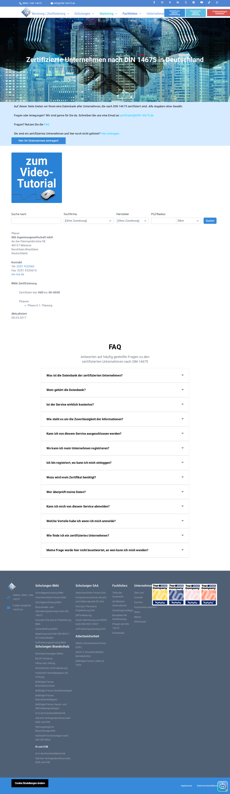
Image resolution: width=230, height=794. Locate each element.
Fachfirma (70, 214)
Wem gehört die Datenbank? (66, 390)
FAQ (46, 124)
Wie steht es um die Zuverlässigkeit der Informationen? (84, 419)
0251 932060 (26, 266)
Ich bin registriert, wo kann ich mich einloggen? (78, 462)
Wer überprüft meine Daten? (66, 492)
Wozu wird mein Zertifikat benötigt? (71, 477)
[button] (202, 786)
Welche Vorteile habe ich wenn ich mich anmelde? (81, 521)
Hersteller (122, 214)
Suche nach (18, 214)
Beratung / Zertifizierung (48, 13)
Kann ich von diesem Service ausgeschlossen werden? (84, 433)
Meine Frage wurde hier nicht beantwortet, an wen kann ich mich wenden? (97, 550)
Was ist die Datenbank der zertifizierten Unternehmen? (84, 375)
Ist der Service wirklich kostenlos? (70, 404)
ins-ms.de (17, 274)
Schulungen (82, 13)
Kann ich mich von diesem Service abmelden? (78, 506)
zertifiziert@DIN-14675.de (137, 115)
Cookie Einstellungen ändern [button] (30, 783)
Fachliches (130, 13)
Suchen (210, 220)
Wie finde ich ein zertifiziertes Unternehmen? (77, 535)
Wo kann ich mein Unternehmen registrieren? (77, 448)
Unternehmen (156, 13)
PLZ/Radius (158, 214)
